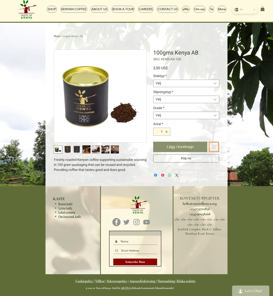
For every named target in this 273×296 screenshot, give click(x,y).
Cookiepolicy (84, 281)
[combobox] (186, 83)
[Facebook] (116, 222)
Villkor (100, 281)
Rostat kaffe (65, 204)
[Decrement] (157, 132)
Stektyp (160, 76)
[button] (262, 8)
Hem (57, 36)
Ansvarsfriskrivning (142, 281)
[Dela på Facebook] (155, 175)
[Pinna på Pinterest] (162, 175)
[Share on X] (177, 175)
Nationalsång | (166, 281)
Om (69, 216)
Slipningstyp (163, 92)
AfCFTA (125, 288)
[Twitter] (126, 222)
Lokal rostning (66, 212)
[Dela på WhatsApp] (170, 175)
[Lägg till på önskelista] (214, 147)
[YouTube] (146, 222)
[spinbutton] (162, 132)
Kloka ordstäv (186, 281)
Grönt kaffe (65, 208)
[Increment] (167, 132)
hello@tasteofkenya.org (200, 203)
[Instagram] (136, 222)
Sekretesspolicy (117, 281)
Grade (158, 108)
